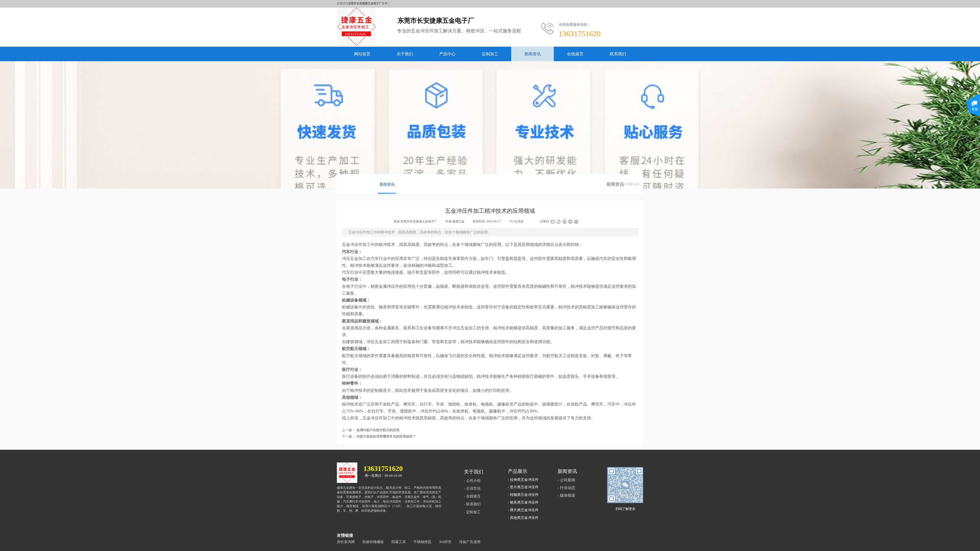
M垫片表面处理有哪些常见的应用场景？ (379, 436)
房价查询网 (346, 542)
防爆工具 (398, 542)
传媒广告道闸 (470, 542)
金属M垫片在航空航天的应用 (370, 430)
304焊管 (445, 542)
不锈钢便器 (422, 542)
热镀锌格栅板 (373, 542)
